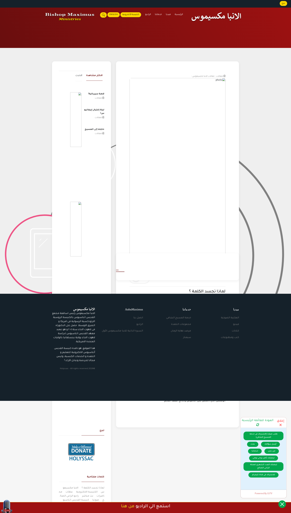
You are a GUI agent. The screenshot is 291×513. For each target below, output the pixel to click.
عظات (69, 492)
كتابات (235, 331)
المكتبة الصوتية (230, 318)
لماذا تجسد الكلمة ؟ (93, 488)
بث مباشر (87, 496)
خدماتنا (158, 14)
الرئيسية (179, 14)
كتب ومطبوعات (230, 337)
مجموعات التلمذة (181, 324)
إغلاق (280, 421)
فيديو (236, 324)
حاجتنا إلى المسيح (94, 129)
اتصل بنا (138, 318)
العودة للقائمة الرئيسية (257, 420)
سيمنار (187, 337)
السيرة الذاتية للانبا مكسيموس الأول (122, 331)
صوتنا (95, 500)
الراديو (148, 14)
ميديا (168, 14)
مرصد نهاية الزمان (181, 331)
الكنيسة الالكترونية (87, 492)
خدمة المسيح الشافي (178, 318)
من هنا (127, 506)
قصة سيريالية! (96, 94)
